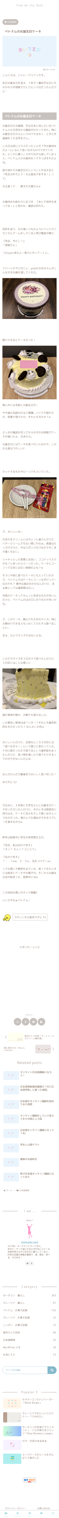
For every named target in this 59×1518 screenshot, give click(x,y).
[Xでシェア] (17, 1022)
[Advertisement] (29, 979)
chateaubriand (29, 1242)
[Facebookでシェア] (25, 1022)
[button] (41, 1022)
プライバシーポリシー (15, 1508)
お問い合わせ (43, 1508)
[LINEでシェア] (33, 1022)
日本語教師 (11, 22)
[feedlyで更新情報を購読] (27, 1263)
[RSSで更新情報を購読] (32, 1263)
